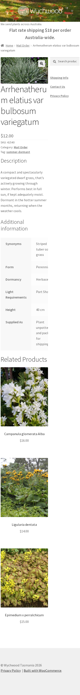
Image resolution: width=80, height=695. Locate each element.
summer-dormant (18, 152)
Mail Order (23, 45)
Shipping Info (59, 78)
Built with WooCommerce (42, 670)
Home (9, 45)
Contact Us (57, 87)
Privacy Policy (59, 96)
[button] (41, 63)
